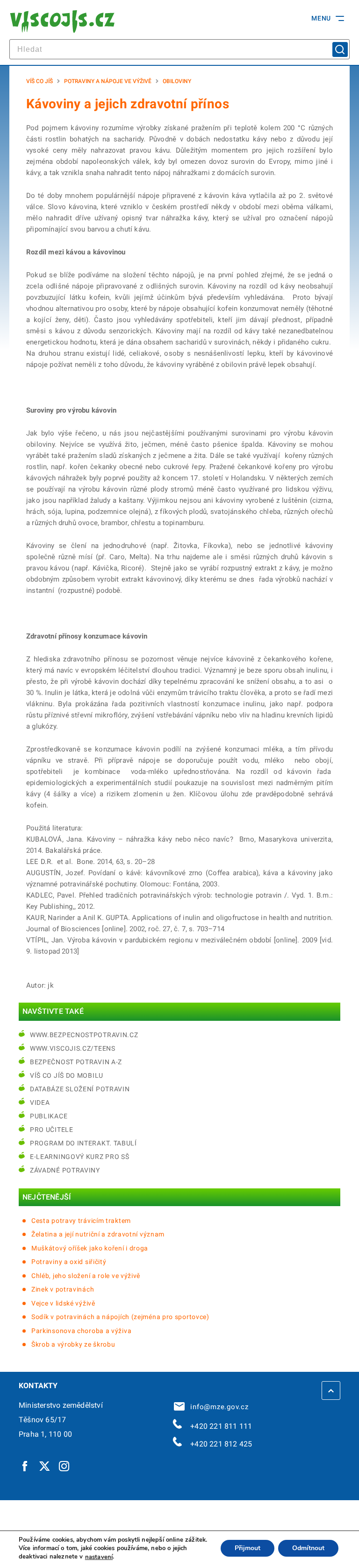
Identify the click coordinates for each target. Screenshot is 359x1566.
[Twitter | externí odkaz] (44, 1465)
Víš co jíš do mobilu (66, 1075)
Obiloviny (177, 81)
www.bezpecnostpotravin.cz (84, 1035)
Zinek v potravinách (62, 1289)
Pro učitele (51, 1129)
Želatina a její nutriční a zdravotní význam (98, 1234)
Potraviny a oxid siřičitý (69, 1261)
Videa (40, 1102)
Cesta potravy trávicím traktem (81, 1220)
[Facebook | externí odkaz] (25, 1465)
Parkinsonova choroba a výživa (81, 1330)
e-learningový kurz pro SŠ (79, 1156)
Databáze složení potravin (80, 1089)
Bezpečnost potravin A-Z (76, 1062)
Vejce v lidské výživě (63, 1303)
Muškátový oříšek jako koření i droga (89, 1248)
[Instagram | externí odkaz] (64, 1465)
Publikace (48, 1116)
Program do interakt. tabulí (83, 1143)
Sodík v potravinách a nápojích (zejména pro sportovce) (120, 1316)
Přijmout (247, 1548)
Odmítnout (308, 1548)
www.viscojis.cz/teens (72, 1048)
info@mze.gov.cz (217, 1407)
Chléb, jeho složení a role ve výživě (85, 1275)
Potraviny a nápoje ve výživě (107, 81)
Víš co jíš (39, 81)
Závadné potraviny (65, 1170)
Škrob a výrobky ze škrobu (73, 1344)
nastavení (99, 1557)
